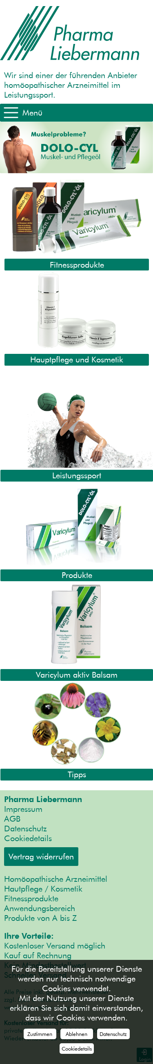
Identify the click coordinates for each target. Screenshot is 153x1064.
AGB (12, 819)
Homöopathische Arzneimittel (55, 879)
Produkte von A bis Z (40, 918)
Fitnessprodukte (31, 898)
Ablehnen (76, 1034)
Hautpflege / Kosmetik (43, 889)
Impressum (23, 809)
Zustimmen (39, 1034)
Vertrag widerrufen (41, 856)
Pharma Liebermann (43, 799)
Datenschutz (25, 828)
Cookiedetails (28, 838)
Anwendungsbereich (39, 908)
